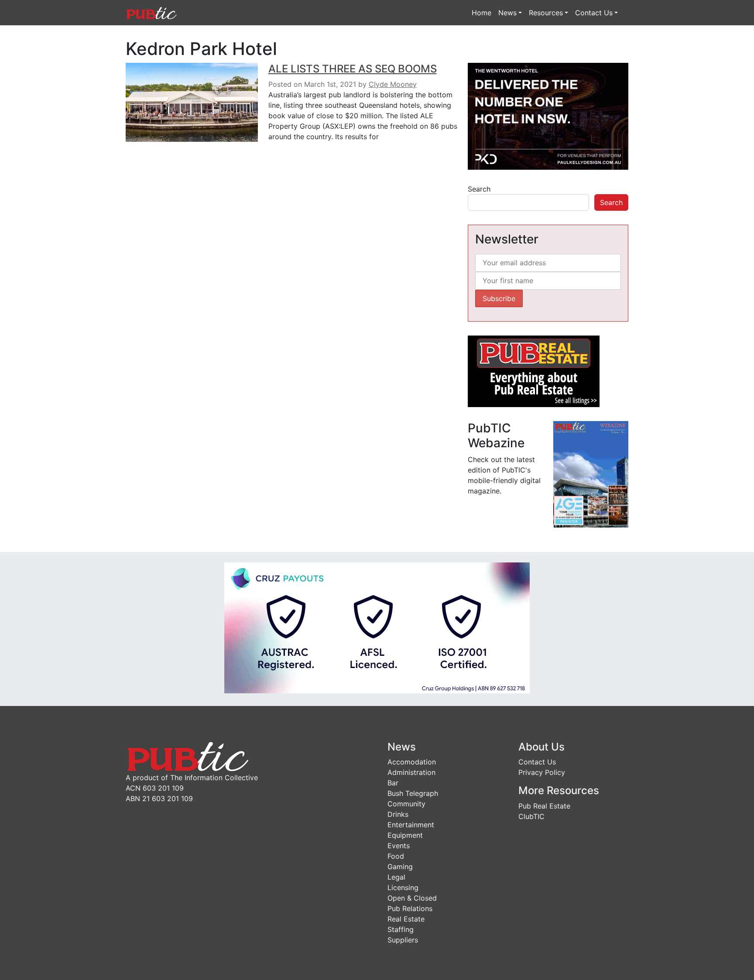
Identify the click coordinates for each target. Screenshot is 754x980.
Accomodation (411, 761)
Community (406, 803)
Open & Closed (412, 898)
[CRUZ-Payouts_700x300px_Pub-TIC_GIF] (377, 627)
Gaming (400, 866)
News (507, 12)
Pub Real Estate (544, 806)
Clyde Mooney (393, 84)
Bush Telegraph (412, 793)
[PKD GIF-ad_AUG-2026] (548, 115)
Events (398, 845)
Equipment (405, 835)
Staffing (400, 929)
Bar (392, 782)
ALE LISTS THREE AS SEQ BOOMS (352, 68)
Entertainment (410, 824)
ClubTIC (531, 816)
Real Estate (406, 919)
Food (395, 856)
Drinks (397, 814)
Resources (546, 12)
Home (481, 12)
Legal (396, 877)
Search (479, 189)
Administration (411, 772)
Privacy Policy (541, 772)
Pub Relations (409, 908)
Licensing (402, 887)
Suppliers (402, 939)
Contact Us (594, 12)
